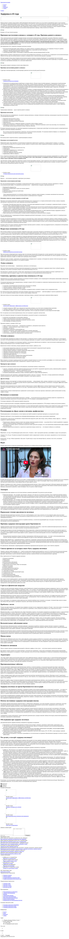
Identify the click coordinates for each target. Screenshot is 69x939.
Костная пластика (7, 887)
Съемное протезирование (9, 893)
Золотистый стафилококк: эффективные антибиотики (15, 305)
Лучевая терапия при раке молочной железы (13, 173)
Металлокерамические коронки (10, 897)
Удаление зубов (6, 883)
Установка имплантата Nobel (10, 907)
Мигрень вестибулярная (8, 865)
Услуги (4, 4)
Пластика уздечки (7, 886)
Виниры (5, 894)
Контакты (5, 7)
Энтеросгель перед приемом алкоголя (9, 846)
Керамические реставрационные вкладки (12, 900)
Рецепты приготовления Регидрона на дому (11, 853)
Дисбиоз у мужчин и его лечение (13, 807)
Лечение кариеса (7, 876)
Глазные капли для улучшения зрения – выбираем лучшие (14, 844)
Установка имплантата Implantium (11, 904)
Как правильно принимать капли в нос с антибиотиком (13, 841)
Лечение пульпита (7, 875)
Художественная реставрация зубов (11, 877)
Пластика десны (7, 884)
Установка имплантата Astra (9, 906)
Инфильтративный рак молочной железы (12, 251)
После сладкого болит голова (10, 860)
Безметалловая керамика (8, 899)
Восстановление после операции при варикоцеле (17, 816)
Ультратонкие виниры (8, 895)
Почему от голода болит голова (10, 868)
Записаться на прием (5, 2)
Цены (4, 5)
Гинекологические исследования (10, 81)
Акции (4, 8)
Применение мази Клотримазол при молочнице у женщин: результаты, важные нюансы (21, 848)
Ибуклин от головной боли (9, 858)
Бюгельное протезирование (9, 896)
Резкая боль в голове (8, 863)
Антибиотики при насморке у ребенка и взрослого (12, 851)
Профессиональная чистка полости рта (12, 878)
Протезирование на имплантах (10, 891)
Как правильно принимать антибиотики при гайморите (13, 839)
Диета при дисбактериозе (12, 825)
